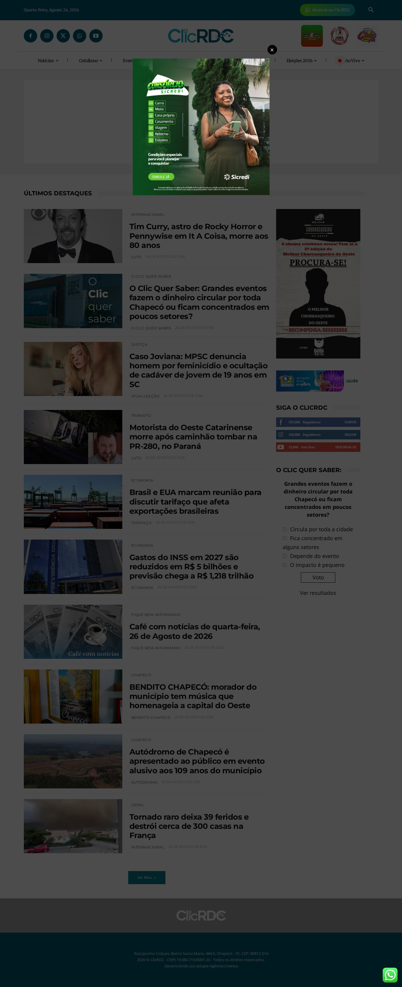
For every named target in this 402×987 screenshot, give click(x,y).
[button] (272, 49)
